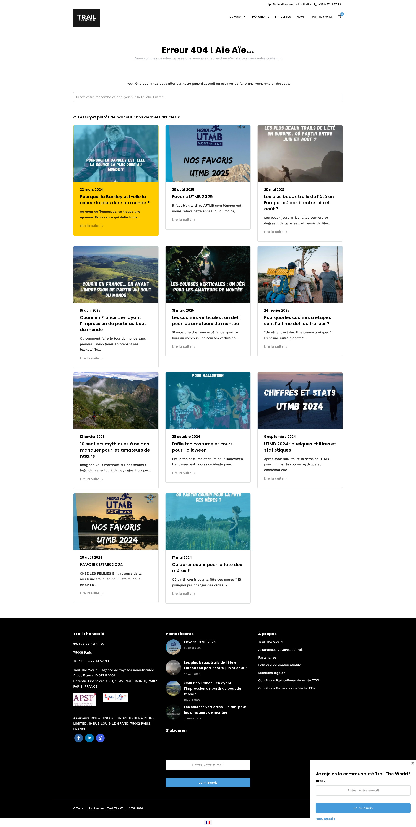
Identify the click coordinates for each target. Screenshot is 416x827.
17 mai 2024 (182, 557)
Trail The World (321, 17)
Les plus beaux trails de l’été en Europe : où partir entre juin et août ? (299, 203)
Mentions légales (271, 673)
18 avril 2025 (90, 310)
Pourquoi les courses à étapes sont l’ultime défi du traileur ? (297, 320)
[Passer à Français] (208, 822)
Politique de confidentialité (279, 665)
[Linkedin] (82, 3)
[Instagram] (87, 3)
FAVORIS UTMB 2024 (101, 565)
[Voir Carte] (339, 16)
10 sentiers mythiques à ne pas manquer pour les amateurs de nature (115, 450)
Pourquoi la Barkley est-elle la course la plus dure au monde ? (115, 200)
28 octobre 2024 (186, 436)
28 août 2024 (91, 557)
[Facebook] (78, 738)
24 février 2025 (276, 310)
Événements (260, 17)
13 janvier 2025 (92, 436)
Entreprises (283, 17)
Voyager (235, 17)
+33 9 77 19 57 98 (330, 4)
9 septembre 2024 (280, 436)
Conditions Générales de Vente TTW (287, 688)
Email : (170, 755)
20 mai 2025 (274, 189)
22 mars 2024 (91, 189)
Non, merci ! (325, 819)
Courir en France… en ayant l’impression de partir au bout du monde (113, 323)
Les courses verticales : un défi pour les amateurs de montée (206, 320)
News (300, 17)
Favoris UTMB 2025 (192, 197)
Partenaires (267, 657)
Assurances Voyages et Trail (280, 650)
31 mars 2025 (183, 310)
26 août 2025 (183, 189)
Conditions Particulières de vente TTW (288, 680)
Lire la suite (89, 225)
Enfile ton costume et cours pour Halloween (202, 447)
